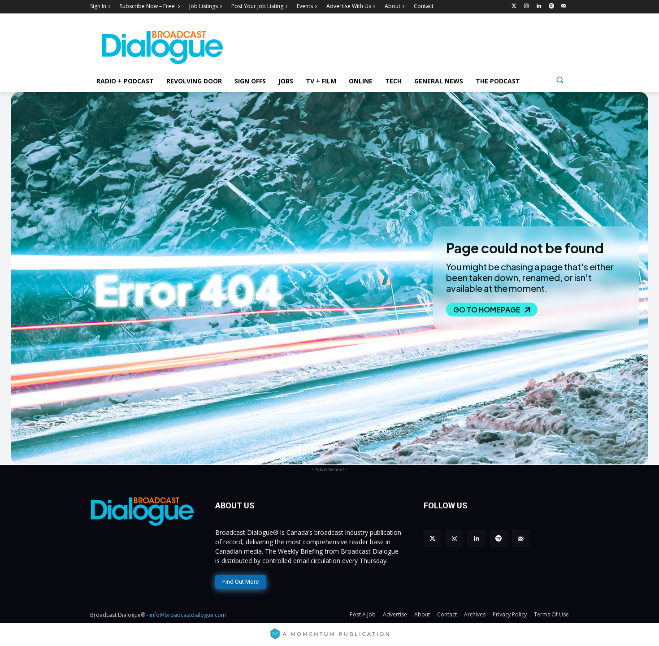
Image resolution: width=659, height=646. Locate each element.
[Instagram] (526, 6)
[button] (560, 79)
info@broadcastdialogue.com (188, 615)
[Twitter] (514, 6)
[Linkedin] (539, 6)
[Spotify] (551, 6)
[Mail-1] (564, 6)
